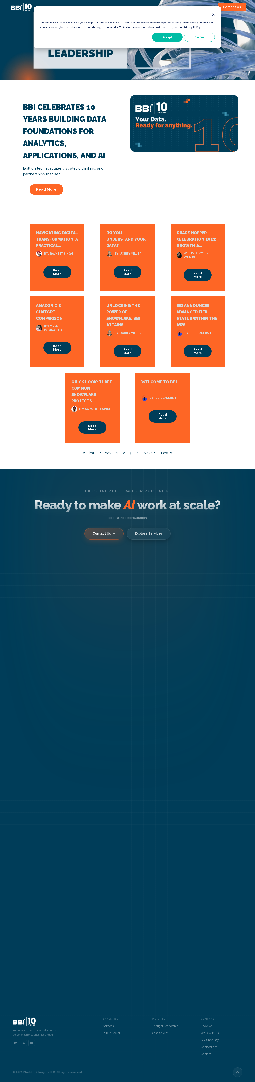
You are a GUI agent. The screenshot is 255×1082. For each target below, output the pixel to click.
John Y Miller (130, 253)
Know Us (206, 1026)
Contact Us (232, 7)
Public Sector (111, 1033)
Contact (206, 1054)
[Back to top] (237, 1072)
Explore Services (148, 533)
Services (108, 1026)
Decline (199, 37)
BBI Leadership (201, 333)
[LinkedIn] (16, 1043)
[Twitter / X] (24, 1043)
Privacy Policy (191, 27)
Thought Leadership (165, 1026)
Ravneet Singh (61, 253)
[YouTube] (31, 1043)
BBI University (210, 1040)
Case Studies (160, 1033)
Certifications (209, 1047)
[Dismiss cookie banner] (213, 15)
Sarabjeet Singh (98, 409)
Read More (46, 189)
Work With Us (210, 1033)
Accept (167, 37)
